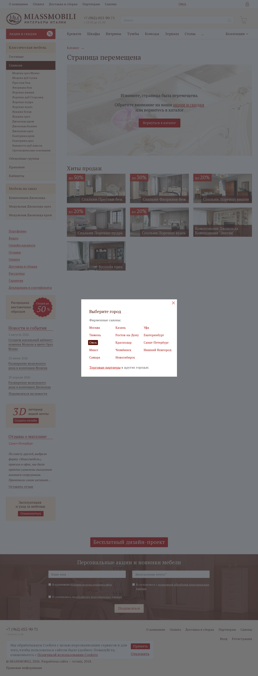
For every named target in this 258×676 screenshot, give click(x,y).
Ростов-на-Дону (127, 335)
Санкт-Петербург (156, 342)
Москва (94, 328)
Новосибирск (125, 357)
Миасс (93, 350)
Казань (120, 328)
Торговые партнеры (105, 367)
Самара (94, 357)
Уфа (146, 328)
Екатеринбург (154, 335)
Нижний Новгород (158, 350)
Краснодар (123, 342)
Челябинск (123, 350)
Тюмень (95, 335)
